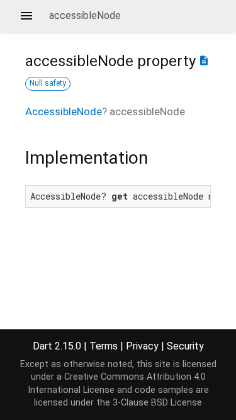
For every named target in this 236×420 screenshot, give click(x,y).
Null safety (48, 83)
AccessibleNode (63, 111)
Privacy (142, 346)
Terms (103, 346)
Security (185, 346)
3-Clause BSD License (157, 402)
